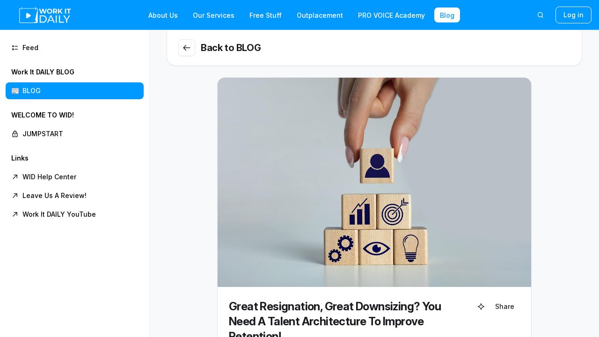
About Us (163, 15)
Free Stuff (265, 15)
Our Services (213, 15)
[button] (75, 81)
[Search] (540, 14)
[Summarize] (481, 306)
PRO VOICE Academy (391, 15)
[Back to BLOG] (186, 47)
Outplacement (320, 15)
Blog (447, 15)
